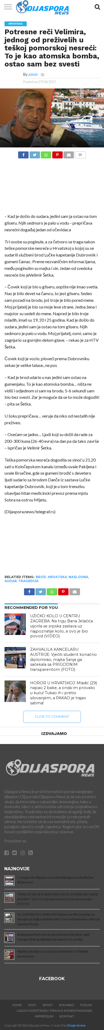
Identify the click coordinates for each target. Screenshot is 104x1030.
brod (41, 577)
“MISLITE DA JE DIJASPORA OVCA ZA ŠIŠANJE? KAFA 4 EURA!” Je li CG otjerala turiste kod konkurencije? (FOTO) (57, 899)
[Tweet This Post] (34, 153)
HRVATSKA (57, 577)
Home (17, 1005)
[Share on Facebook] (23, 153)
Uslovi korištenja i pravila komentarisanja (54, 1011)
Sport (47, 1005)
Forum (86, 1005)
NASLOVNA (78, 577)
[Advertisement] (52, 187)
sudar (11, 581)
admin (33, 74)
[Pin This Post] (57, 153)
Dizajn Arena (76, 1025)
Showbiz (66, 1005)
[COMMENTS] (80, 153)
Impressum (44, 1016)
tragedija (28, 581)
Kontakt (66, 1016)
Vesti (32, 1005)
